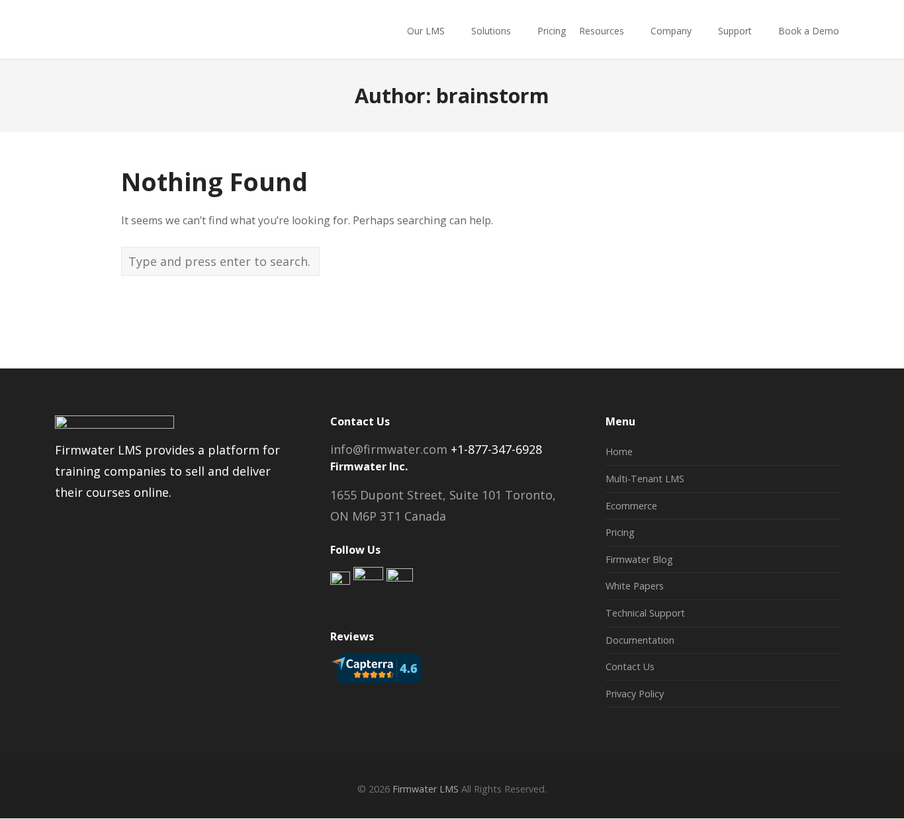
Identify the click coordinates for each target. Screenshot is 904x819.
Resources (601, 30)
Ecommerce (631, 505)
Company (671, 30)
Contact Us (630, 666)
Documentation (640, 640)
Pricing (551, 30)
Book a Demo (808, 30)
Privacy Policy (635, 693)
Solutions (491, 30)
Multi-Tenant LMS (645, 478)
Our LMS (426, 30)
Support (735, 30)
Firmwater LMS (425, 789)
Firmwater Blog (639, 559)
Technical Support (645, 613)
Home (619, 451)
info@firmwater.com (388, 449)
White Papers (635, 586)
